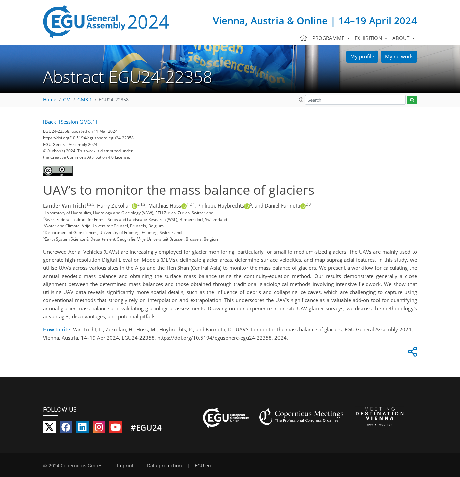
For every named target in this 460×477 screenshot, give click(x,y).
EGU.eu (203, 466)
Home (49, 100)
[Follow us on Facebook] (66, 428)
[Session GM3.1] (78, 121)
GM (67, 100)
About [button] (401, 38)
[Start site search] (412, 100)
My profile (362, 56)
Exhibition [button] (369, 38)
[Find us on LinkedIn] (82, 428)
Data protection (164, 466)
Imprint (125, 466)
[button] (301, 100)
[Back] (50, 121)
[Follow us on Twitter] (49, 428)
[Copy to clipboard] (411, 353)
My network (399, 56)
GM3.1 (84, 100)
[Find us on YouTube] (115, 428)
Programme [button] (329, 38)
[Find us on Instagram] (99, 428)
